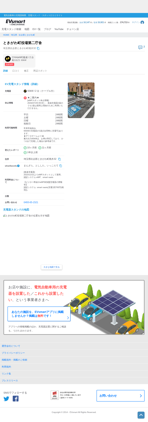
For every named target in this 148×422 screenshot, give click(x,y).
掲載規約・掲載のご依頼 (14, 360)
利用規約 (6, 366)
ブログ (47, 29)
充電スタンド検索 (11, 29)
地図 (26, 29)
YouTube (58, 29)
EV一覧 (37, 29)
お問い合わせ (108, 395)
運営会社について (11, 346)
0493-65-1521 (31, 202)
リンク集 (6, 373)
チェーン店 (73, 29)
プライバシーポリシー (13, 353)
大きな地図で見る (52, 267)
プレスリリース (10, 380)
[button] (138, 22)
